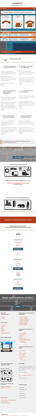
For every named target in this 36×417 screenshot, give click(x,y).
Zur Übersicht (18, 249)
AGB (2, 331)
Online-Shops (18, 245)
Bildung (18, 283)
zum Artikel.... (3, 85)
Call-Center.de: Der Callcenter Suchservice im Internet (18, 220)
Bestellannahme (22, 334)
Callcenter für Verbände (23, 323)
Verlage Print (18, 284)
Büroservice (21, 335)
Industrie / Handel (23, 353)
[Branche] (18, 172)
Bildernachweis (4, 397)
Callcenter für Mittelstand (24, 318)
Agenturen (18, 265)
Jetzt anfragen (18, 157)
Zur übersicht (18, 268)
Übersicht (14, 142)
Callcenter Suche (3, 8)
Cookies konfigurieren (25, 415)
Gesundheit (18, 261)
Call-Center (3, 316)
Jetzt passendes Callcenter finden (27, 375)
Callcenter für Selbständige (24, 320)
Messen (3, 329)
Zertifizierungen (4, 325)
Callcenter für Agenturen (24, 322)
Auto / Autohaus (22, 350)
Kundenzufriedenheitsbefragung (25, 339)
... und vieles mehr (23, 342)
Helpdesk (21, 337)
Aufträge (3, 318)
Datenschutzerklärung (5, 333)
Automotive (18, 243)
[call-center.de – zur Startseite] (18, 2)
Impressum (3, 330)
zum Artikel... (21, 84)
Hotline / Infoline (22, 338)
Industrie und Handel (18, 242)
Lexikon (3, 326)
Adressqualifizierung (23, 333)
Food (20, 351)
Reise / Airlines (22, 355)
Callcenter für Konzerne (23, 316)
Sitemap (7, 415)
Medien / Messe (22, 354)
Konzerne (18, 281)
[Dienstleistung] (18, 187)
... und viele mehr (22, 359)
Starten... (18, 306)
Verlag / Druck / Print (23, 357)
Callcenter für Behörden (23, 324)
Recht (3, 327)
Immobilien (18, 263)
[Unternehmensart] (18, 205)
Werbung (21, 358)
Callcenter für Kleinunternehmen (25, 319)
